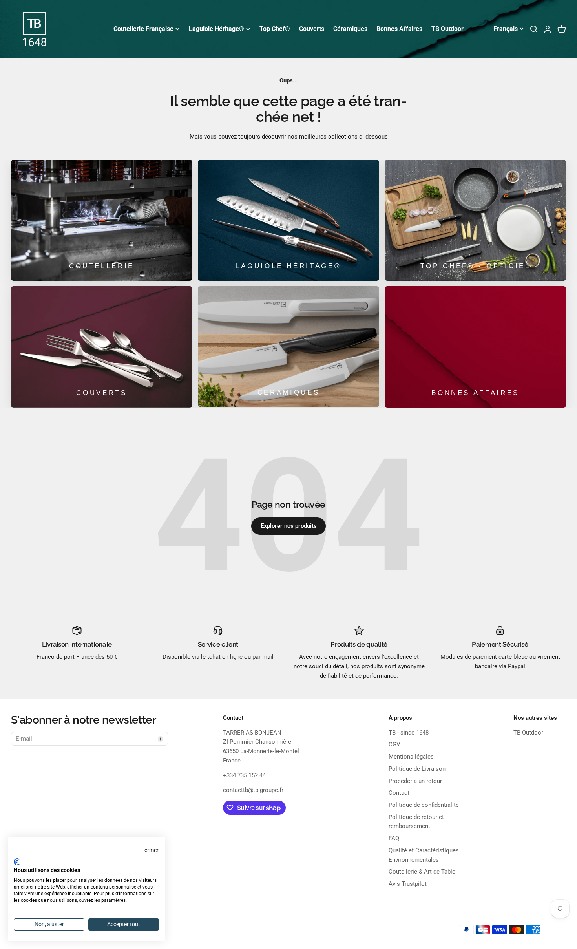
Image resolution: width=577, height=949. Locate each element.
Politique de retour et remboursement (416, 822)
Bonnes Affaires (399, 29)
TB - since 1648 (409, 732)
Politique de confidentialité (424, 804)
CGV (394, 744)
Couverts (311, 29)
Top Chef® (274, 29)
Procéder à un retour (415, 780)
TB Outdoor (447, 29)
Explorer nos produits (289, 525)
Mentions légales (411, 756)
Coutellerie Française (143, 29)
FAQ (394, 838)
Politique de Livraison (417, 768)
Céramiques (350, 29)
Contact (399, 792)
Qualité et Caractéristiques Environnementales (424, 855)
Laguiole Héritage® (216, 29)
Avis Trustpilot (408, 883)
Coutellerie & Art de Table (422, 871)
